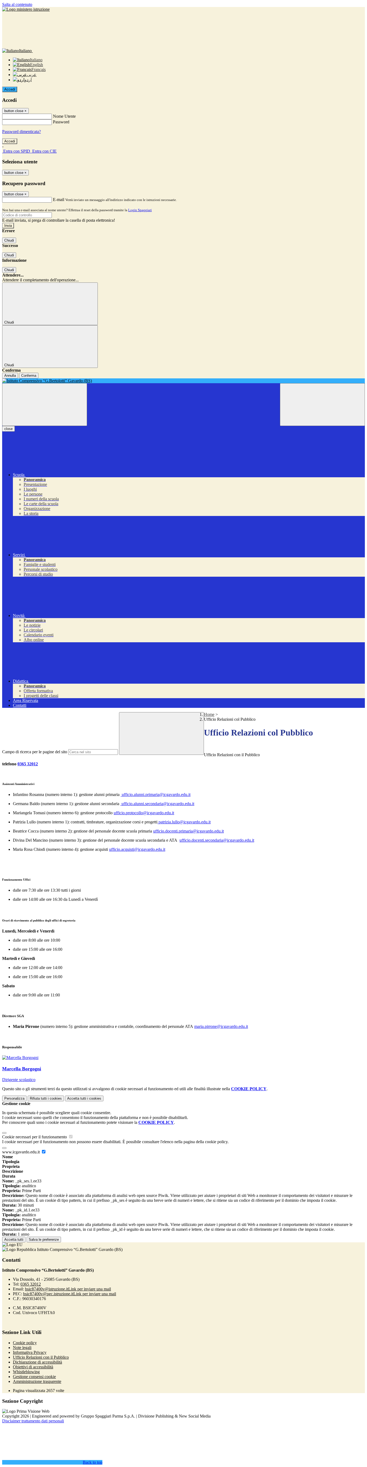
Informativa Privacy (29, 1352)
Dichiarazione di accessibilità (37, 1362)
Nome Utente (64, 116)
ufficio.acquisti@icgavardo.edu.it (137, 849)
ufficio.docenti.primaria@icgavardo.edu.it (188, 831)
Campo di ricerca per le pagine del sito (34, 751)
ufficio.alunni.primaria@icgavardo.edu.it (155, 794)
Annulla (10, 376)
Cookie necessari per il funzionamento (35, 1137)
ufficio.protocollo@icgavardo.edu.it (144, 812)
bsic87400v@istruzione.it (68, 1289)
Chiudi (9, 240)
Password (61, 122)
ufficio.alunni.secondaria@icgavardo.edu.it (157, 803)
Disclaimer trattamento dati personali (33, 1421)
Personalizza (14, 1098)
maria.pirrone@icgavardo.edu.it (221, 1026)
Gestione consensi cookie (34, 1376)
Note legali (22, 1347)
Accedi (9, 89)
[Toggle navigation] (44, 404)
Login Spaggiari (140, 210)
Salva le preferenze (44, 1240)
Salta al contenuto (17, 4)
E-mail (58, 199)
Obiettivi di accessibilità (33, 1367)
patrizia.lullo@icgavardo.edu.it (185, 822)
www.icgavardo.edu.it (21, 1152)
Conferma (28, 376)
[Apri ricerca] (322, 404)
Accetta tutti (84, 1098)
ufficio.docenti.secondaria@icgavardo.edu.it (216, 840)
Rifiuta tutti (46, 1098)
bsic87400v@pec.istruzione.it (69, 1294)
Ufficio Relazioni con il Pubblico (41, 1357)
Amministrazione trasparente (37, 1381)
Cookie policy (25, 1342)
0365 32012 (27, 764)
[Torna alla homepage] (183, 380)
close (8, 429)
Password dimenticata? (21, 131)
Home (209, 714)
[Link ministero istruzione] (26, 9)
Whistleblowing (26, 1371)
